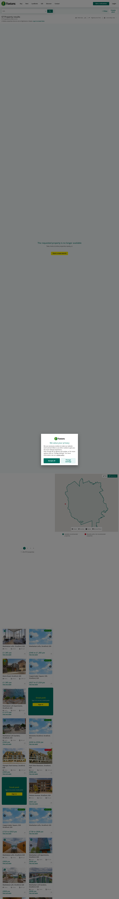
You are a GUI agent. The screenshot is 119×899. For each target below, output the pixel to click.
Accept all (51, 461)
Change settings (68, 461)
